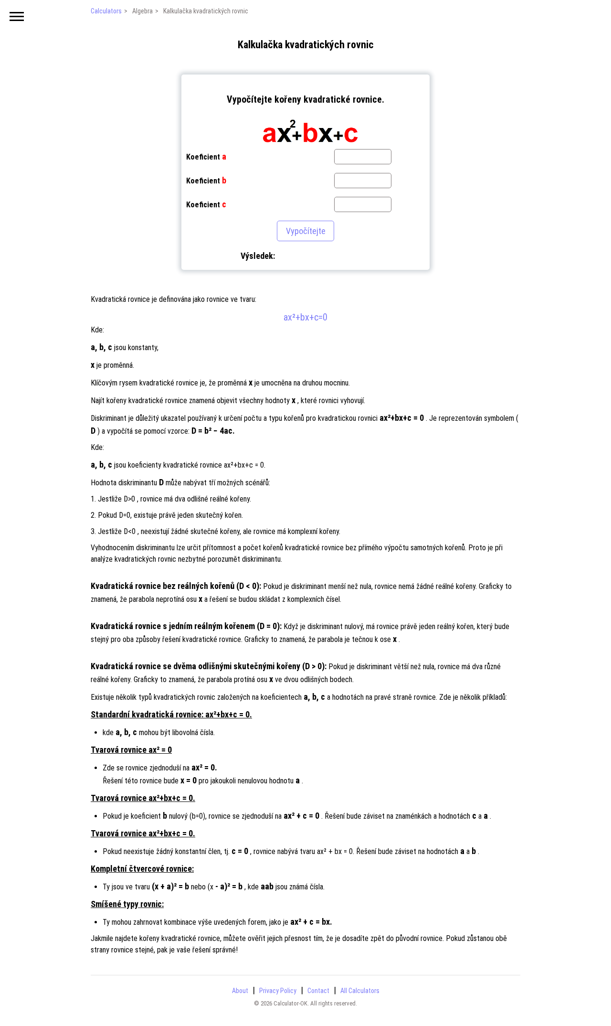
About (240, 990)
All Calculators (359, 990)
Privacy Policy (277, 990)
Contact (318, 990)
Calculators (106, 11)
